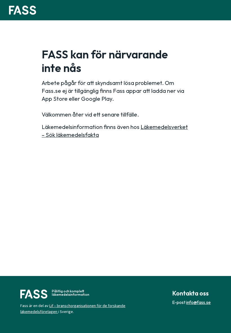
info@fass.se (198, 302)
